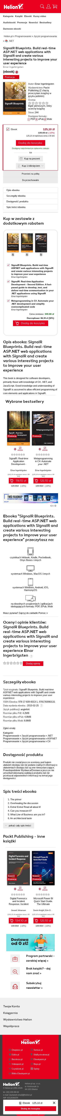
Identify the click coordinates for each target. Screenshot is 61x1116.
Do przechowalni (30, 180)
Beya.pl (37, 1064)
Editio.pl (15, 1054)
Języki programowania (33, 735)
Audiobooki (9, 22)
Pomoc (42, 613)
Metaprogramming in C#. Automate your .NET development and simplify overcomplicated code (32, 304)
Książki (19, 16)
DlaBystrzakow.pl (41, 1054)
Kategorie (8, 16)
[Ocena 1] (29, 103)
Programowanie (11, 735)
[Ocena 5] (43, 103)
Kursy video (39, 16)
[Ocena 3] (36, 103)
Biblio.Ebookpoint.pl (21, 1073)
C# (48, 741)
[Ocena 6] (46, 103)
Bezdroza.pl (17, 1059)
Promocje (22, 22)
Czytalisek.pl (17, 1069)
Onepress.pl (17, 1050)
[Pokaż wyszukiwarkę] (42, 6)
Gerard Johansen (18, 910)
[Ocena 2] (33, 103)
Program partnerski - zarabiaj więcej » (40, 958)
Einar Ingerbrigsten (44, 83)
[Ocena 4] (39, 103)
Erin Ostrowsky (51, 910)
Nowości (33, 22)
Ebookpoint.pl (40, 1059)
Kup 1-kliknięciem (31, 165)
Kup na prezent (32, 158)
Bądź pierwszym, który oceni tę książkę (40, 107)
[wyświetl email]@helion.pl (20, 1095)
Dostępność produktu (17, 201)
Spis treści (15, 207)
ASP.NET (52, 738)
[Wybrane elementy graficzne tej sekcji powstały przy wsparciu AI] (55, 506)
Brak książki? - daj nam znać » (38, 971)
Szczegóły (15, 195)
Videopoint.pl (17, 1064)
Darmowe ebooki (12, 28)
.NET (50, 735)
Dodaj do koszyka (30, 143)
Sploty (36, 1069)
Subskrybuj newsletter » (34, 985)
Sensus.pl (38, 1050)
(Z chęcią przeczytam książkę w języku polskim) (39, 93)
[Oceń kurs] (12, 663)
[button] (53, 427)
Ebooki (28, 16)
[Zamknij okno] (54, 1103)
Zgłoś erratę (9, 728)
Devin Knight (38, 910)
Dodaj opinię (33, 663)
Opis (12, 190)
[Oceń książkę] (40, 102)
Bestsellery (45, 22)
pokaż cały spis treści (20, 825)
